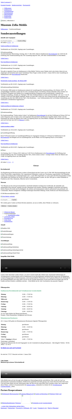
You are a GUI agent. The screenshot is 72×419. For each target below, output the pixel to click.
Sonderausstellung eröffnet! (7, 126)
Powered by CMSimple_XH (24, 408)
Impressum (4, 408)
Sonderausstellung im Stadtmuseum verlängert (12, 106)
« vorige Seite (5, 406)
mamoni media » (31, 385)
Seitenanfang (12, 406)
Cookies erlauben (12, 206)
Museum (21, 120)
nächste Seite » (21, 406)
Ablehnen (3, 206)
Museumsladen (8, 14)
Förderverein (7, 17)
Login (35, 408)
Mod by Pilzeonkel (53, 408)
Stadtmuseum (8, 9)
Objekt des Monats (9, 212)
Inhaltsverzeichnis (17, 5)
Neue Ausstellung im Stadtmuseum (9, 62)
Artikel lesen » (5, 58)
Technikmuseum (8, 11)
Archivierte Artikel (9, 216)
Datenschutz (11, 408)
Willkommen (7, 8)
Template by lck (42, 408)
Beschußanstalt (53, 54)
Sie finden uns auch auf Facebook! (11, 348)
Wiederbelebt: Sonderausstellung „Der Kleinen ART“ (14, 80)
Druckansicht (26, 5)
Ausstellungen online (13, 215)
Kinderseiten (7, 16)
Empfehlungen (8, 221)
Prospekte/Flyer (8, 218)
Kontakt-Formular (6, 5)
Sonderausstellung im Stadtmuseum (9, 46)
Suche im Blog (21, 40)
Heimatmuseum (8, 13)
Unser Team (7, 220)
